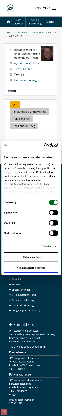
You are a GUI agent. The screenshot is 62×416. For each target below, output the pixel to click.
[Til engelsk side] (10, 91)
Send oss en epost (30, 338)
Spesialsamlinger (20, 290)
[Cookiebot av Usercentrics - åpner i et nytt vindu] (44, 145)
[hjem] (8, 22)
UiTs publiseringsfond (23, 295)
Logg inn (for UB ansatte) (25, 310)
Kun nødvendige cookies (31, 267)
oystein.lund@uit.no (26, 63)
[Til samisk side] (14, 91)
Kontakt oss (23, 324)
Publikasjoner (21, 119)
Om (15, 104)
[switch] (53, 212)
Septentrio (17, 284)
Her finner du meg (25, 80)
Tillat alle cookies (31, 257)
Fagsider (50, 21)
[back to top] (4, 412)
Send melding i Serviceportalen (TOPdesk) (32, 334)
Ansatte (52, 32)
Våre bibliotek (18, 21)
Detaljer (47, 246)
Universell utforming (22, 305)
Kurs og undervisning (35, 21)
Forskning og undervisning (29, 111)
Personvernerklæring (22, 300)
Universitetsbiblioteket (16, 32)
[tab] (21, 119)
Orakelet (16, 279)
